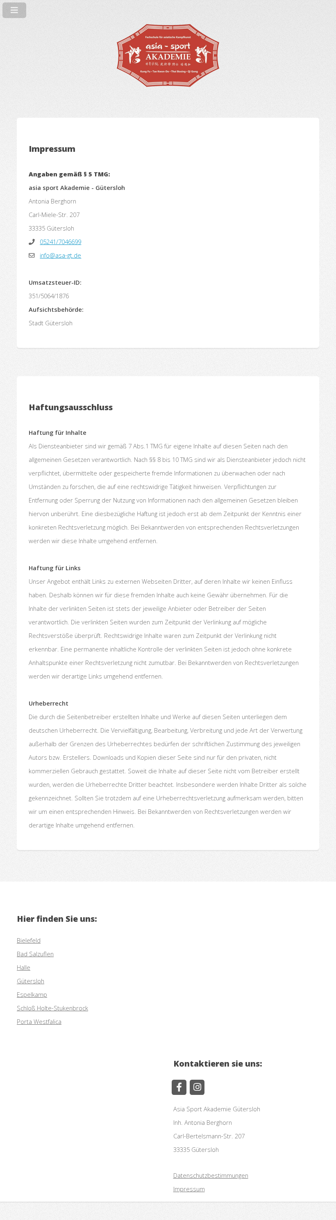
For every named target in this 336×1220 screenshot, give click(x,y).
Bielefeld (29, 940)
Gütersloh (30, 981)
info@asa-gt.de (60, 255)
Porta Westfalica (39, 1021)
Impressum (189, 1189)
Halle (23, 967)
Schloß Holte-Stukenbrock (52, 1008)
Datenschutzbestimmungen (210, 1175)
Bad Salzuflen (35, 954)
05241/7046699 (60, 242)
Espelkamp (32, 994)
